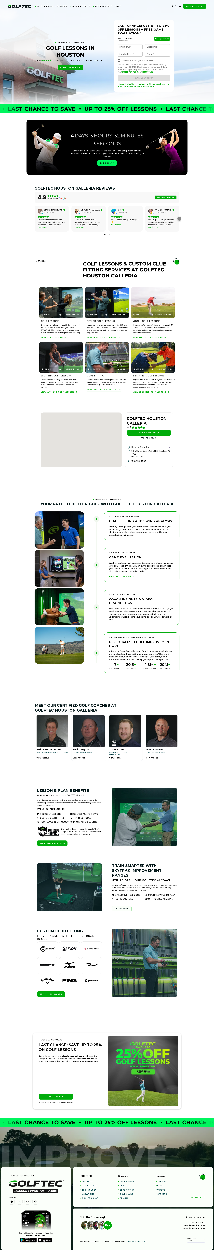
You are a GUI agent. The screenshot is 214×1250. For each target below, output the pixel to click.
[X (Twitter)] (20, 1202)
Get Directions (96, 60)
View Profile (43, 758)
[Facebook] (35, 1202)
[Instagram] (12, 1202)
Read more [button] (42, 227)
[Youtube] (27, 1202)
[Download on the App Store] (45, 1240)
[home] (20, 6)
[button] (44, 6)
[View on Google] (40, 211)
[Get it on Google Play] (28, 1240)
